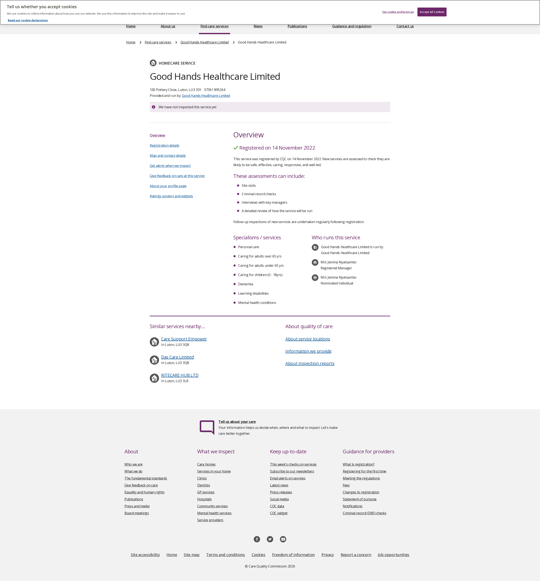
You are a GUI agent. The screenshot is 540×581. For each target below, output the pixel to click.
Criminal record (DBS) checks (364, 513)
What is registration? (359, 464)
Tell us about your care (237, 421)
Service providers (210, 520)
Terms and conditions (225, 554)
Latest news (279, 485)
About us (168, 26)
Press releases (281, 492)
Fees (346, 485)
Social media (279, 499)
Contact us (405, 26)
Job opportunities (393, 554)
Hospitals (204, 499)
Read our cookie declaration (28, 20)
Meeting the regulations (361, 478)
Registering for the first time (364, 471)
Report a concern (356, 554)
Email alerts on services (287, 478)
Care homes (206, 464)
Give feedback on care (141, 485)
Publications (297, 26)
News (258, 26)
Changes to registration (361, 492)
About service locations (307, 339)
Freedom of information (293, 554)
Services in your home (214, 471)
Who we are (133, 464)
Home (131, 26)
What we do (133, 471)
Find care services (215, 26)
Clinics (202, 478)
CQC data (277, 506)
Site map (192, 554)
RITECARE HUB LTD (179, 375)
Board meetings (136, 513)
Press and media (137, 506)
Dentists (203, 485)
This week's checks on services (293, 464)
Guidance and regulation (351, 26)
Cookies (258, 554)
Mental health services (214, 513)
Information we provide (308, 351)
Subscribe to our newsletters (292, 471)
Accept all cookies (432, 12)
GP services (206, 492)
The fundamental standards (145, 478)
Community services (212, 506)
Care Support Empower (184, 339)
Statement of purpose (360, 499)
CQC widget (279, 513)
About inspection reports (310, 363)
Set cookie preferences (398, 12)
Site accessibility (145, 554)
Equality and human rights (144, 492)
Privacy (327, 554)
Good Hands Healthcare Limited (205, 42)
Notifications (352, 506)
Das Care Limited (177, 357)
